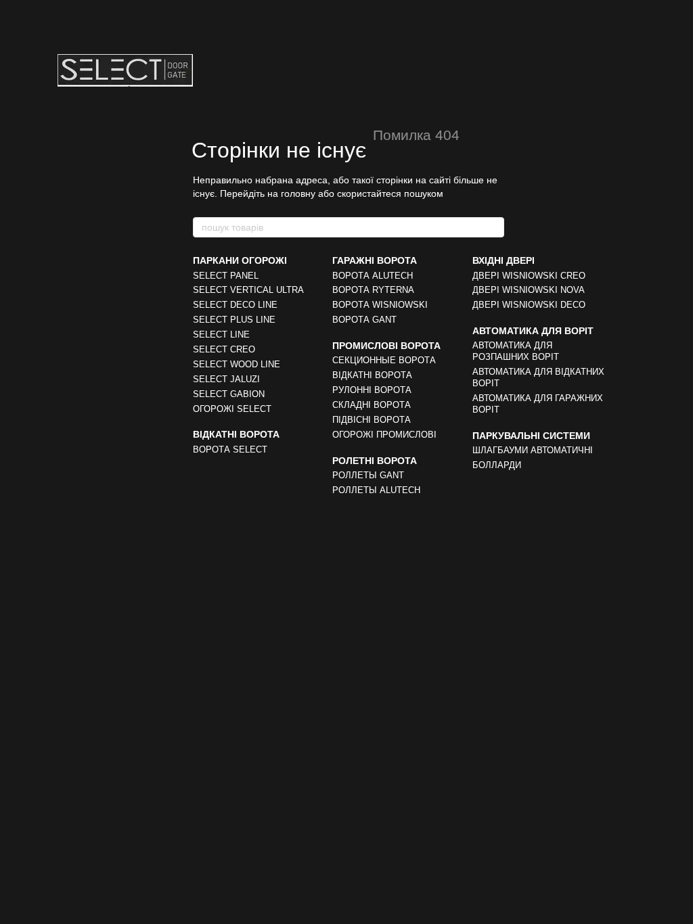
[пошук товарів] (493, 227)
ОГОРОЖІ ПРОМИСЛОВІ (384, 435)
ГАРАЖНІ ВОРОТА (374, 260)
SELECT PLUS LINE (234, 320)
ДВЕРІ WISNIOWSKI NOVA (528, 290)
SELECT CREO (224, 349)
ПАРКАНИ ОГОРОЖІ (240, 260)
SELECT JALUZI (226, 379)
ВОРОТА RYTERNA (373, 290)
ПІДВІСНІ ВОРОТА (371, 420)
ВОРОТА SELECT (230, 449)
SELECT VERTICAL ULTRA (248, 290)
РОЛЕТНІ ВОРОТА (374, 460)
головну (298, 193)
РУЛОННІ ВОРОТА (371, 390)
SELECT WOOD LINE (236, 364)
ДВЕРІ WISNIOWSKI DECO (528, 305)
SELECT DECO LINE (235, 305)
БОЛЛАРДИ (496, 465)
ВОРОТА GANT (364, 320)
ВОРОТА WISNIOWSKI (380, 305)
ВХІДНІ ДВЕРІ (503, 260)
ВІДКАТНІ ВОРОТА (236, 434)
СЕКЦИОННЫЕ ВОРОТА (384, 360)
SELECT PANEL (226, 276)
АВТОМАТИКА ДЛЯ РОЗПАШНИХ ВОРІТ (515, 351)
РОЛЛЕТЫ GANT (368, 475)
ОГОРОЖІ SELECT (232, 409)
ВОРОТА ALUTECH (372, 276)
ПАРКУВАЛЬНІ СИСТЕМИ (531, 435)
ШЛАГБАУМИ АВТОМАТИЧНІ (532, 450)
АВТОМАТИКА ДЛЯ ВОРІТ (533, 330)
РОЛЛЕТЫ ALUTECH (376, 490)
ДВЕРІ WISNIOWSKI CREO (528, 276)
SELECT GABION (229, 394)
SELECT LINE (221, 334)
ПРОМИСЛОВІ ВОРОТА (386, 345)
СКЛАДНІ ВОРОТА (371, 405)
